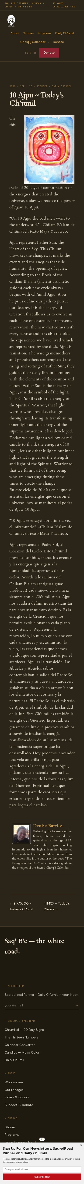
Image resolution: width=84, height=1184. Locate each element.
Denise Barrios (48, 826)
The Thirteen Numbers (21, 1037)
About (15, 33)
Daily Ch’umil (64, 33)
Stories (28, 33)
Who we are (14, 1082)
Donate (58, 42)
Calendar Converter (20, 1045)
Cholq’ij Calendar (33, 42)
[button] (42, 1151)
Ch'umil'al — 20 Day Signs (24, 1030)
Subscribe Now (41, 1176)
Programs (45, 33)
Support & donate (19, 1105)
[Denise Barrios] (22, 834)
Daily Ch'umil (14, 1060)
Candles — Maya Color (22, 1052)
